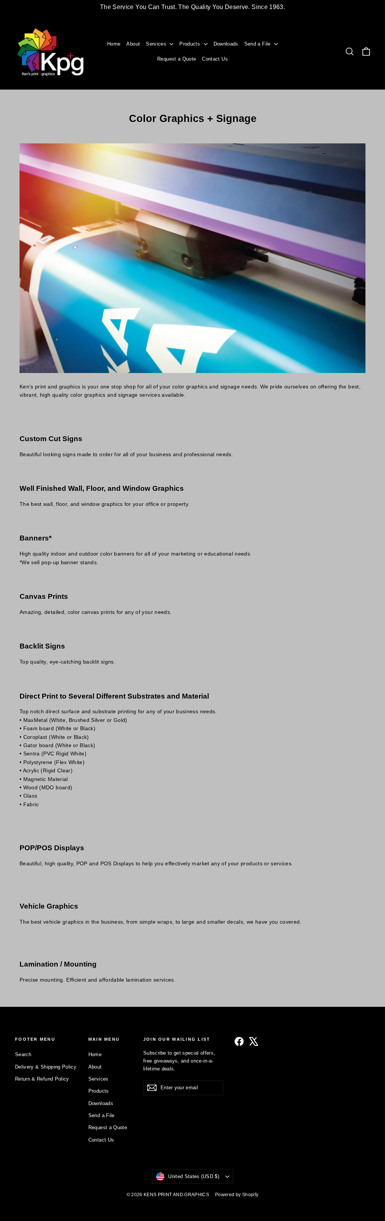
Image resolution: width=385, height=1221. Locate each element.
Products (190, 44)
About (133, 44)
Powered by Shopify (236, 1194)
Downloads (226, 44)
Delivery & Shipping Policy (45, 1067)
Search (23, 1054)
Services (157, 44)
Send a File (258, 44)
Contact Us (215, 59)
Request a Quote (176, 59)
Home (113, 44)
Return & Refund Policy (42, 1079)
